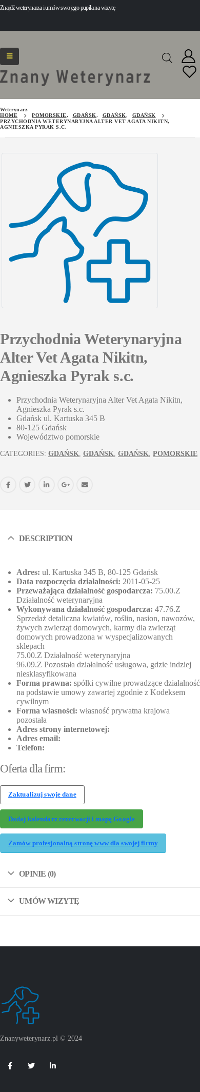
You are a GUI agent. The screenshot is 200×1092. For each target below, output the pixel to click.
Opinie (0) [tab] (37, 873)
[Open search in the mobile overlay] (167, 57)
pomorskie (175, 454)
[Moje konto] (188, 57)
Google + (65, 484)
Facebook (8, 484)
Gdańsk (63, 454)
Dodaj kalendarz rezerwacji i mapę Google (71, 819)
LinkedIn (46, 484)
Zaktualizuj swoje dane (42, 794)
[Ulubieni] (190, 73)
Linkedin (53, 1066)
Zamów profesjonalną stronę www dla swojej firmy (83, 843)
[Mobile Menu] (9, 56)
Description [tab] (45, 538)
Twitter (27, 484)
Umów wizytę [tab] (49, 901)
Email (84, 484)
